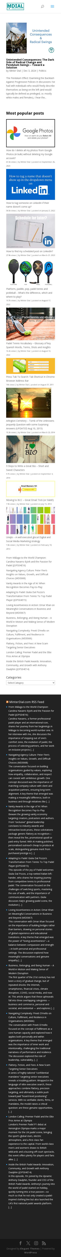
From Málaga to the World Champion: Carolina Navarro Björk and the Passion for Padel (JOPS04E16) (29, 561)
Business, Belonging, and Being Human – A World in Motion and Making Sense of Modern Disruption (30, 621)
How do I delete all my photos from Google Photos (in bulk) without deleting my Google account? (29, 154)
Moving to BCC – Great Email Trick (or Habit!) (30, 500)
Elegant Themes (30, 1248)
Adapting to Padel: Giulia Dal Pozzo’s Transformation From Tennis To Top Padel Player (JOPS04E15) (29, 596)
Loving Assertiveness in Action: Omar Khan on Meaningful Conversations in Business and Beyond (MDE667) (30, 608)
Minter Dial (15, 70)
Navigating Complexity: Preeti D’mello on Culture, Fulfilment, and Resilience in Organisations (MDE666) (27, 634)
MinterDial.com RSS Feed (26, 702)
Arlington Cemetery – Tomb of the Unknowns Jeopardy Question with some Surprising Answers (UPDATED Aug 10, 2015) (30, 424)
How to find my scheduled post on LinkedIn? (29, 251)
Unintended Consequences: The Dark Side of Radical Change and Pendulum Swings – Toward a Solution (30, 63)
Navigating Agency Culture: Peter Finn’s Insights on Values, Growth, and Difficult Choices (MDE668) (27, 574)
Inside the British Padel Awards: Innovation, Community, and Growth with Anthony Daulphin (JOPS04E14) (29, 665)
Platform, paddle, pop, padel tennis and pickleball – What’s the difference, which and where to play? (29, 292)
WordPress (30, 1252)
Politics (42, 70)
